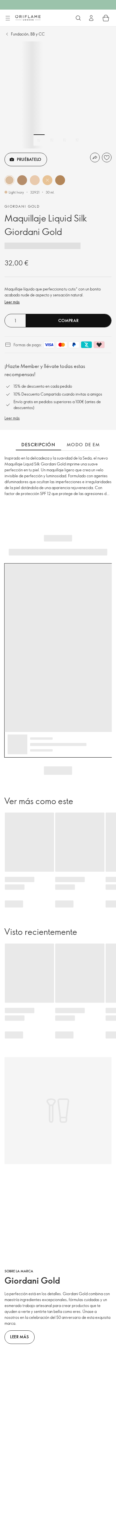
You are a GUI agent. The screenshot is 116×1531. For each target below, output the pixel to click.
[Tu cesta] (106, 18)
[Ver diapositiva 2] (51, 140)
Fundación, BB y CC (28, 34)
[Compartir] (95, 157)
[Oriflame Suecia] (28, 18)
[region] (58, 94)
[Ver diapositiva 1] (39, 140)
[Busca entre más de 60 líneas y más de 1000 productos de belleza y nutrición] (78, 18)
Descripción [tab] (38, 444)
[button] (9, 180)
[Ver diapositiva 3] (64, 140)
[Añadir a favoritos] (106, 157)
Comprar (68, 320)
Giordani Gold (22, 206)
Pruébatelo (29, 159)
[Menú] (7, 18)
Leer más (12, 302)
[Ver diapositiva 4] (77, 140)
